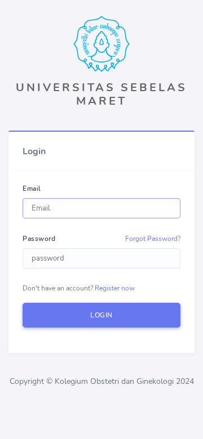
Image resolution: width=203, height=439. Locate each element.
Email (32, 188)
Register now (115, 288)
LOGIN (101, 315)
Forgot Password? (152, 238)
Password (39, 238)
